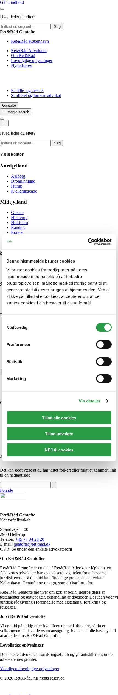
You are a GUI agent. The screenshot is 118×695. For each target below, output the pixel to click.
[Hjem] (14, 81)
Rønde (17, 232)
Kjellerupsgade (24, 191)
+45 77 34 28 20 (29, 539)
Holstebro (19, 222)
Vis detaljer (89, 401)
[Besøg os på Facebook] (5, 692)
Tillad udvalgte (59, 433)
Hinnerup (19, 217)
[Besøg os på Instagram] (25, 692)
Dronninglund (23, 181)
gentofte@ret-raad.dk (32, 544)
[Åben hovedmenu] (2, 119)
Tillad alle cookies (59, 417)
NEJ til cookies (59, 449)
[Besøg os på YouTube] (34, 692)
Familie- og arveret (27, 90)
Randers (18, 227)
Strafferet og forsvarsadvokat (36, 95)
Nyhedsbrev (21, 65)
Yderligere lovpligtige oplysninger (29, 668)
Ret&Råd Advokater (29, 50)
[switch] (104, 344)
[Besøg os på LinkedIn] (15, 692)
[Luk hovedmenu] (2, 9)
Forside (6, 490)
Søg (57, 27)
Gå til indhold (12, 2)
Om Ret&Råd (23, 55)
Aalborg (18, 176)
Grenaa (17, 212)
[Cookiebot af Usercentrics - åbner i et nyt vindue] (88, 241)
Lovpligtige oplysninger (31, 60)
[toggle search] (4, 123)
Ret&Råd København (30, 41)
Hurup (16, 186)
